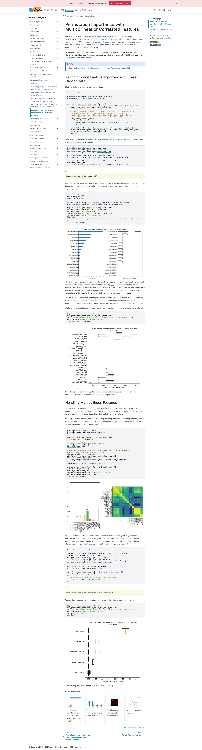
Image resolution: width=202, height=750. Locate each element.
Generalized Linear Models (39, 80)
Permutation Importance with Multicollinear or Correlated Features (42, 112)
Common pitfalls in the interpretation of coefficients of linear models (44, 88)
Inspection (33, 83)
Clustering (33, 35)
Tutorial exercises (36, 164)
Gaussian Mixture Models (39, 71)
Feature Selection (36, 67)
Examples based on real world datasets (40, 63)
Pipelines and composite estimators (38, 150)
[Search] (155, 10)
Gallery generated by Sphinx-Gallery (133, 727)
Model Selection (35, 132)
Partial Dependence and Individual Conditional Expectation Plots (43, 100)
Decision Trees (35, 48)
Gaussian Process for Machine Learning (40, 75)
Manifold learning (36, 122)
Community (79, 10)
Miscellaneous (35, 125)
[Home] (63, 16)
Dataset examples (36, 45)
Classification (34, 32)
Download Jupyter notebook (161, 38)
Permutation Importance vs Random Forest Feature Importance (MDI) (44, 105)
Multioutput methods (37, 138)
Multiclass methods (37, 135)
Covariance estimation (37, 38)
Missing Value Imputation (38, 128)
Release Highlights (36, 22)
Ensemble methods (36, 58)
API (62, 10)
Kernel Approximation (37, 118)
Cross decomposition (37, 42)
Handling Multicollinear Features (161, 29)
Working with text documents (40, 168)
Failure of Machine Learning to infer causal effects (43, 94)
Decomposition (35, 52)
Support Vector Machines (39, 161)
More (90, 10)
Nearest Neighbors (36, 142)
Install (46, 10)
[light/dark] (159, 10)
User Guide (54, 10)
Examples (69, 10)
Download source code (159, 35)
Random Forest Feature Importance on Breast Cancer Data (161, 24)
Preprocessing (35, 154)
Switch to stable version (119, 3)
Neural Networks (36, 145)
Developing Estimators (38, 55)
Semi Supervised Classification (40, 158)
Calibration (33, 28)
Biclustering (34, 25)
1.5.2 (169, 10)
